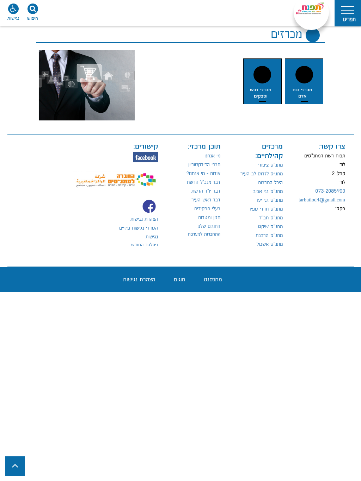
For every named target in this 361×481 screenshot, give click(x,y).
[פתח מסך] (14, 14)
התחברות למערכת (204, 234)
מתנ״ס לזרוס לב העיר (261, 174)
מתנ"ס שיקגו (270, 227)
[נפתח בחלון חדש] (115, 176)
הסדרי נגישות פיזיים (138, 228)
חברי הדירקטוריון (204, 165)
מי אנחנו (212, 156)
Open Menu (348, 13)
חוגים (179, 280)
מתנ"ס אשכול (270, 244)
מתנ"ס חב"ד (271, 218)
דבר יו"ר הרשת (205, 191)
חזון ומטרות (209, 217)
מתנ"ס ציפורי (270, 165)
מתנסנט (213, 280)
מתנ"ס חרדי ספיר (266, 209)
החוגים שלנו (208, 226)
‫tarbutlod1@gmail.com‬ (322, 200)
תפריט (349, 20)
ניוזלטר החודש (144, 244)
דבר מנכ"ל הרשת (203, 182)
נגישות (152, 237)
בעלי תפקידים (207, 209)
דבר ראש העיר (205, 200)
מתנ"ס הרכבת (269, 235)
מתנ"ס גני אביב (268, 191)
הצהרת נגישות (144, 219)
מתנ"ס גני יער (269, 200)
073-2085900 (330, 191)
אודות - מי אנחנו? (203, 173)
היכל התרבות (270, 183)
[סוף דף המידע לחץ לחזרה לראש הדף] (15, 466)
